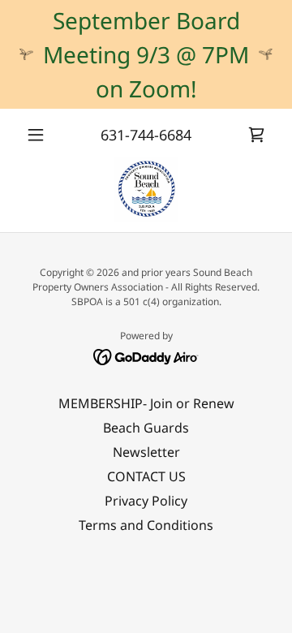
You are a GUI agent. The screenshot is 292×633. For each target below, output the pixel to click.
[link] (256, 134)
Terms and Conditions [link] (146, 525)
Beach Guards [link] (146, 428)
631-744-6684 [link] (146, 134)
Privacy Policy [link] (146, 501)
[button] (38, 134)
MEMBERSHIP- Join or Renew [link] (146, 403)
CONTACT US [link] (146, 476)
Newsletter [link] (146, 452)
